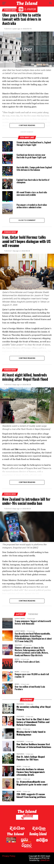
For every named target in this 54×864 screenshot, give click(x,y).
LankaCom (45, 860)
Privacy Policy (8, 856)
